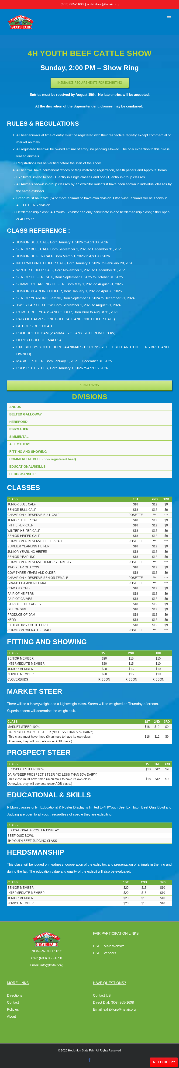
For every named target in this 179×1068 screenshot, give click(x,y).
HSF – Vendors (104, 953)
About (11, 1016)
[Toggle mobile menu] (169, 16)
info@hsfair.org (51, 965)
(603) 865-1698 (72, 4)
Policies (13, 1009)
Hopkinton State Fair (81, 1050)
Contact (13, 1002)
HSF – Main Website (108, 946)
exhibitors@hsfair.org (103, 4)
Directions (14, 995)
